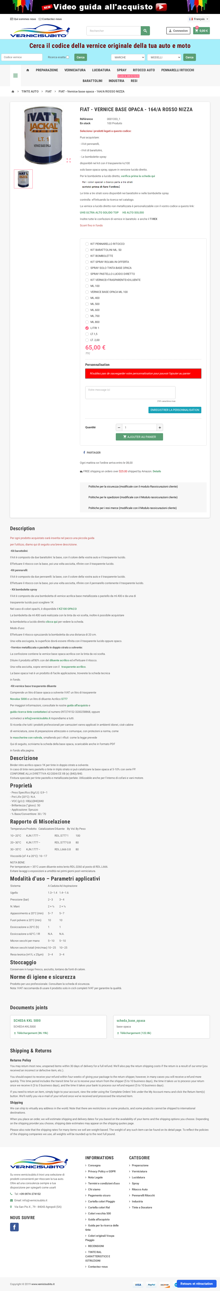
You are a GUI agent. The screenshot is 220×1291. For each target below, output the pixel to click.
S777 (64, 699)
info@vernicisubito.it (37, 718)
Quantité (90, 427)
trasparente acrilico (73, 666)
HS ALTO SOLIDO (133, 212)
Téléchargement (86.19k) (31, 1033)
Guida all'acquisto (99, 1219)
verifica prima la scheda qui (138, 176)
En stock (85, 123)
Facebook (14, 1227)
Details (157, 471)
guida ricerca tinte (21, 711)
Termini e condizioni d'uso (104, 1183)
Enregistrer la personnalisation (175, 410)
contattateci (40, 711)
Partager (93, 452)
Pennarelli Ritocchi (177, 70)
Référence (86, 119)
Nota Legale (95, 1177)
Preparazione (47, 70)
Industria (116, 81)
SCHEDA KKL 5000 (27, 1021)
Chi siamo (94, 1189)
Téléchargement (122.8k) (134, 1033)
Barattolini (92, 81)
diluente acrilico (59, 660)
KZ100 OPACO (68, 608)
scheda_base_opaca (131, 1021)
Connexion (178, 31)
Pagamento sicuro (99, 1195)
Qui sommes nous (24, 19)
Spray (122, 70)
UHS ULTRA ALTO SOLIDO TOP (99, 212)
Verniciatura (75, 70)
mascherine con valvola (27, 737)
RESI (134, 79)
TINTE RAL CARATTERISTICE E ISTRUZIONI (97, 1256)
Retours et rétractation (196, 1284)
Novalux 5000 (18, 699)
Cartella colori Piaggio (101, 1201)
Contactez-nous (51, 19)
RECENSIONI (96, 1246)
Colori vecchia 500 (99, 1213)
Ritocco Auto (144, 70)
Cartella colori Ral (99, 1207)
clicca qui (51, 621)
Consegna (94, 1165)
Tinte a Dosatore (142, 1207)
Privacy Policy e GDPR (102, 1171)
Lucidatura (101, 70)
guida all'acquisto (77, 705)
